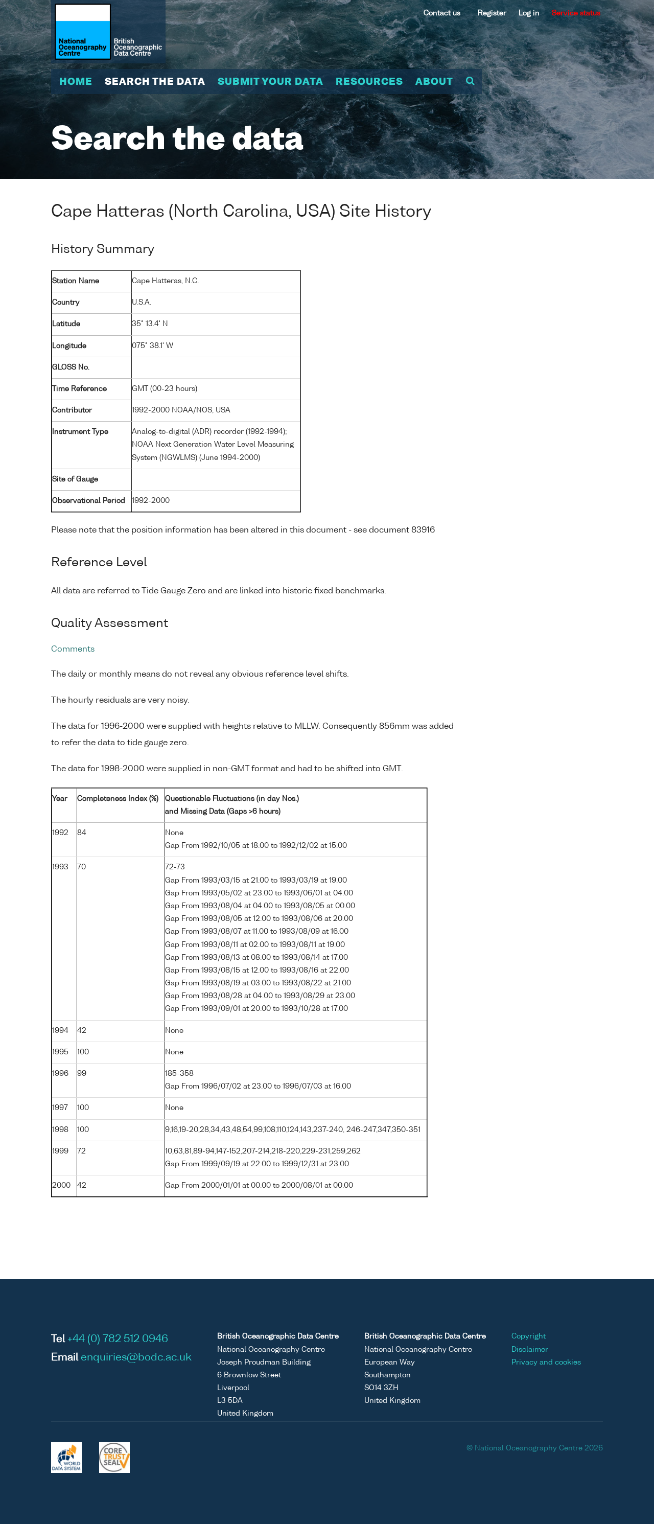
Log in (529, 13)
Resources (369, 82)
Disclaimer (529, 1349)
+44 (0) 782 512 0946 (117, 1339)
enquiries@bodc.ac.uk (136, 1358)
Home (75, 82)
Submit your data (270, 82)
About (434, 82)
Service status (576, 13)
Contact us (442, 13)
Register (492, 13)
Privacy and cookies (546, 1362)
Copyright (528, 1336)
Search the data (155, 82)
